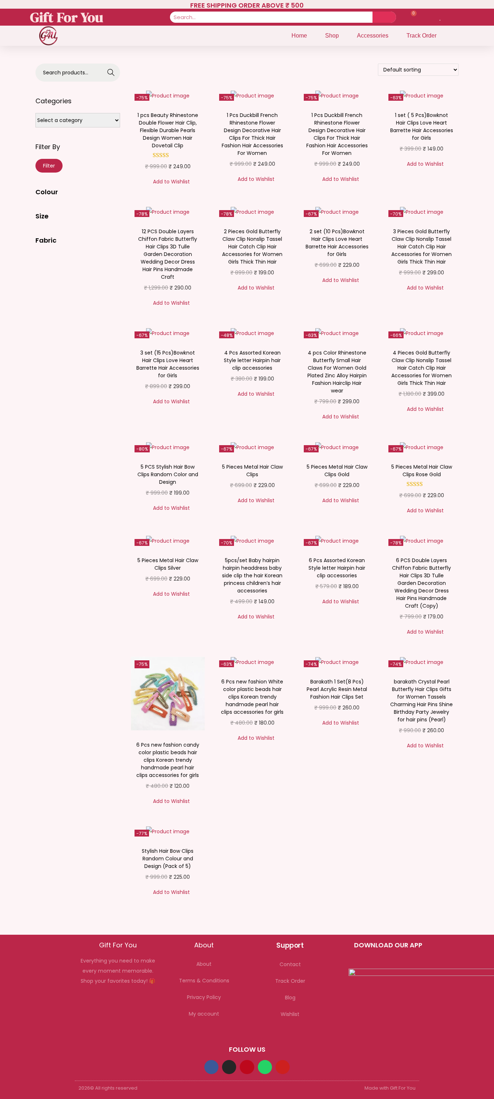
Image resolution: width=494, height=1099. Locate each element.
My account (204, 1013)
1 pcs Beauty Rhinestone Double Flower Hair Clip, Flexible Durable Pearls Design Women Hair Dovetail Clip (167, 130)
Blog (290, 997)
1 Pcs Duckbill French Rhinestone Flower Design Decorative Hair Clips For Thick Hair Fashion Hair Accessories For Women (252, 134)
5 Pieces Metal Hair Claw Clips (252, 470)
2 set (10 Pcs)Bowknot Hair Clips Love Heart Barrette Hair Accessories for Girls (337, 243)
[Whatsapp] (265, 1067)
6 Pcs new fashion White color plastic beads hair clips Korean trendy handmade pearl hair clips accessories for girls (252, 697)
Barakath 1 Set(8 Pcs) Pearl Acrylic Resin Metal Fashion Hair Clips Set (337, 689)
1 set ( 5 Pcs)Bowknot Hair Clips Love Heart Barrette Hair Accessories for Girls (421, 127)
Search (111, 72)
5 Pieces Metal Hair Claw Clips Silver (167, 564)
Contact (290, 964)
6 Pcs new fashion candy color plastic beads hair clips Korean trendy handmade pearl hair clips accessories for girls (167, 760)
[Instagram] (229, 1067)
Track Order (421, 35)
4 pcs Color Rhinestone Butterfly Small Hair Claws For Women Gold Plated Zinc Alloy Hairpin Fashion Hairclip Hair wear (337, 371)
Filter (49, 165)
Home (299, 35)
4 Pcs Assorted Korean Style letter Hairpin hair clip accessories (252, 360)
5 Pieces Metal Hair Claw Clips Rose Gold (421, 470)
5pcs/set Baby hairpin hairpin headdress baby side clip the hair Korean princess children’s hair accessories (252, 575)
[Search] (384, 17)
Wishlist (290, 1014)
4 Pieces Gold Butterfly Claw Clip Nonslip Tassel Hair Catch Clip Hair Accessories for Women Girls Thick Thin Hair (421, 368)
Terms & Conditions (204, 980)
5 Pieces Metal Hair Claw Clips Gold (337, 470)
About (204, 964)
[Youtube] (283, 1067)
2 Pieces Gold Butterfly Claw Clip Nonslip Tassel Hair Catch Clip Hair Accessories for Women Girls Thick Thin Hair (252, 246)
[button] (167, 182)
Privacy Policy (204, 997)
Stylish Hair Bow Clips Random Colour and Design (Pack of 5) (167, 858)
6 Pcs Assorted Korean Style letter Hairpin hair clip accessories (336, 568)
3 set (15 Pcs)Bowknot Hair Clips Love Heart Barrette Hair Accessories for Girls (167, 364)
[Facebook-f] (211, 1067)
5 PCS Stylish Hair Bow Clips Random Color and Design (167, 474)
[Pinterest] (247, 1067)
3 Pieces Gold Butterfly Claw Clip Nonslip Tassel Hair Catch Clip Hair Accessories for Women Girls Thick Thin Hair (421, 246)
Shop (332, 35)
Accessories (372, 35)
